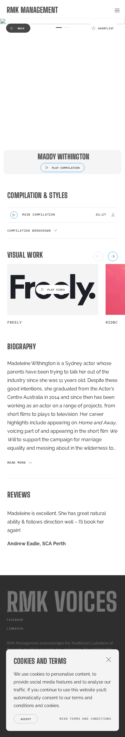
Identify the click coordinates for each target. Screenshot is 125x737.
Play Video (56, 289)
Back (21, 28)
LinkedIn (15, 629)
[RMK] (32, 9)
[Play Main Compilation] (14, 215)
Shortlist (106, 28)
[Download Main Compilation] (113, 214)
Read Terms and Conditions (85, 719)
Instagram (16, 611)
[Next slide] (113, 256)
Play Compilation (66, 167)
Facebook (15, 620)
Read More (16, 463)
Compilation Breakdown (29, 231)
